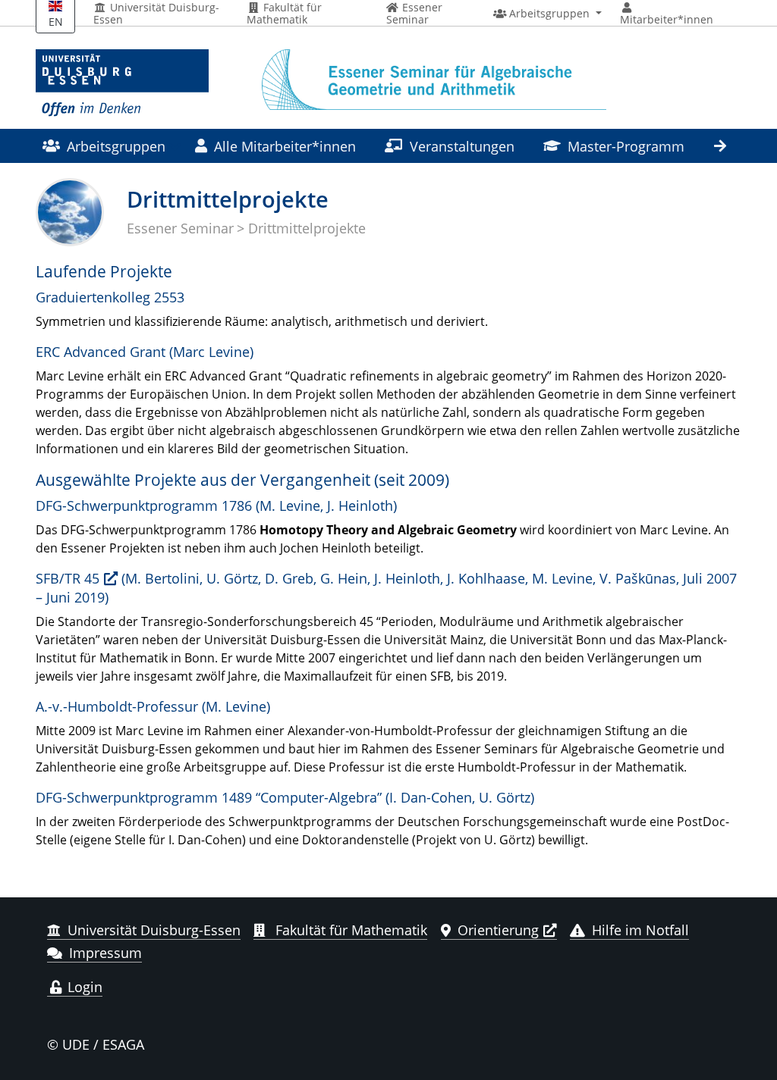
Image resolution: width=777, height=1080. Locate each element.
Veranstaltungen (462, 145)
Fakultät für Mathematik (284, 14)
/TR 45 (67, 577)
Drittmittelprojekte (307, 228)
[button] (547, 14)
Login (83, 987)
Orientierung (498, 930)
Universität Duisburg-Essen (156, 14)
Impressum (105, 953)
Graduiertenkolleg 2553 (110, 296)
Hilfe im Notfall (640, 930)
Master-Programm (626, 145)
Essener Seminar (180, 228)
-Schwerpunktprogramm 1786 (144, 505)
